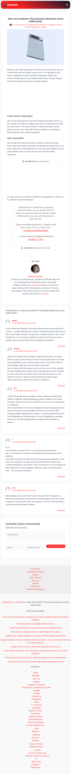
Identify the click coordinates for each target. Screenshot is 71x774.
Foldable (36, 682)
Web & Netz (36, 762)
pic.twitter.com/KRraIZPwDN (35, 230)
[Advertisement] (35, 98)
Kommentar (35, 714)
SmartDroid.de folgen (35, 572)
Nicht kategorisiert (35, 719)
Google (43, 27)
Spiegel (37, 285)
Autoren (35, 583)
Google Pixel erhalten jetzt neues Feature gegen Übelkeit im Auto (35, 628)
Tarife (36, 728)
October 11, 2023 (35, 239)
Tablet (36, 702)
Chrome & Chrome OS (37, 753)
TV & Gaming (36, 705)
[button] (67, 5)
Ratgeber (35, 731)
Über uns (35, 581)
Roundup (35, 738)
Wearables (36, 708)
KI (36, 759)
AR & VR (36, 679)
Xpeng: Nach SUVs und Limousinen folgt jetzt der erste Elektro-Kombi (35, 662)
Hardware (35, 676)
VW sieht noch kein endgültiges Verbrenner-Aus (35, 624)
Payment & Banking (35, 722)
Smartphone (52, 25)
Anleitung (36, 735)
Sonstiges (35, 765)
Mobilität (36, 690)
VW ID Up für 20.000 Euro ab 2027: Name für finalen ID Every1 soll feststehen (35, 658)
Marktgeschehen (35, 716)
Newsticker (35, 569)
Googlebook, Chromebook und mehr (36, 688)
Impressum (35, 586)
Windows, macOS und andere (37, 756)
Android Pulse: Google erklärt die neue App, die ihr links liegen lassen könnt (36, 636)
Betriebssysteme (36, 747)
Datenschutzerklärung (35, 589)
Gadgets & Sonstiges (36, 685)
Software (35, 740)
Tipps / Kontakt (35, 578)
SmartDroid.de (7, 602)
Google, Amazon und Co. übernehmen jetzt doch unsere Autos (35, 647)
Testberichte (35, 767)
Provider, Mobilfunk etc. (32, 27)
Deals (35, 673)
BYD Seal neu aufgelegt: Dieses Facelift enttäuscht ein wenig (35, 632)
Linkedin (45, 294)
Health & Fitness (35, 711)
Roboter (36, 693)
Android (58, 25)
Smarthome (36, 696)
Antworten (61, 346)
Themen (35, 575)
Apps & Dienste (36, 744)
